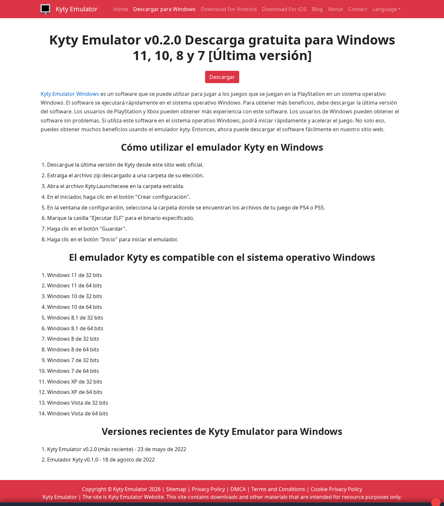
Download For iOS (284, 9)
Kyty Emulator (77, 9)
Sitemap (176, 489)
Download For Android (229, 9)
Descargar (222, 77)
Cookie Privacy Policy (336, 489)
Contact (357, 9)
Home (120, 9)
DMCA (238, 489)
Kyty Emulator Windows (70, 93)
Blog (317, 9)
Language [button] (384, 9)
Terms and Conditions (278, 489)
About (335, 9)
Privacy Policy (208, 489)
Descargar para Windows (164, 9)
